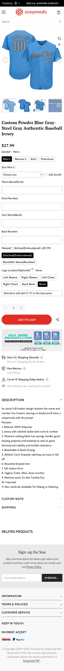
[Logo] (33, 12)
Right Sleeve (29, 277)
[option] (32, 60)
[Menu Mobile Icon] (4, 12)
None (42, 284)
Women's (20, 159)
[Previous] (5, 60)
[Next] (59, 60)
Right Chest (10, 284)
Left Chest (48, 277)
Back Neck (28, 284)
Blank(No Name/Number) (19, 262)
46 (8, 386)
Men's (7, 159)
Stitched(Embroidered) (17, 255)
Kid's (34, 159)
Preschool (47, 159)
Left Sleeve (10, 277)
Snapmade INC (31, 660)
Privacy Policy (33, 566)
